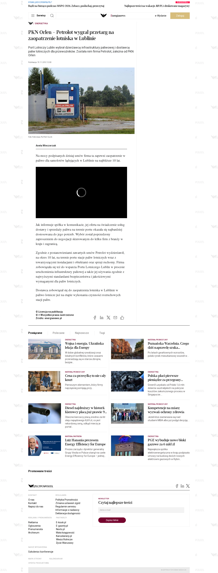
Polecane (59, 333)
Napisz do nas (35, 506)
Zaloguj (180, 15)
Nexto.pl (60, 529)
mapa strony (35, 559)
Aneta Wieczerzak (46, 145)
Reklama (33, 522)
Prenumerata (35, 529)
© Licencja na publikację (49, 311)
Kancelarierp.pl (64, 536)
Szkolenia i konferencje (40, 551)
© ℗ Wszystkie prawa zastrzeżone (55, 315)
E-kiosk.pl (61, 522)
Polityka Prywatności (67, 499)
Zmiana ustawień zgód (68, 503)
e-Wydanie (160, 15)
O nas (31, 499)
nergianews (118, 15)
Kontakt (32, 503)
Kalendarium (56, 559)
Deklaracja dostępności (68, 513)
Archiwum (33, 532)
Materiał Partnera (73, 436)
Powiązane (35, 333)
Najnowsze (82, 333)
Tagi (102, 333)
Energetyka (41, 23)
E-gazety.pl (62, 525)
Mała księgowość (65, 532)
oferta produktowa (38, 563)
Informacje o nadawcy (67, 510)
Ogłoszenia (34, 525)
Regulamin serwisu (66, 506)
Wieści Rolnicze (64, 539)
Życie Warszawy (64, 542)
